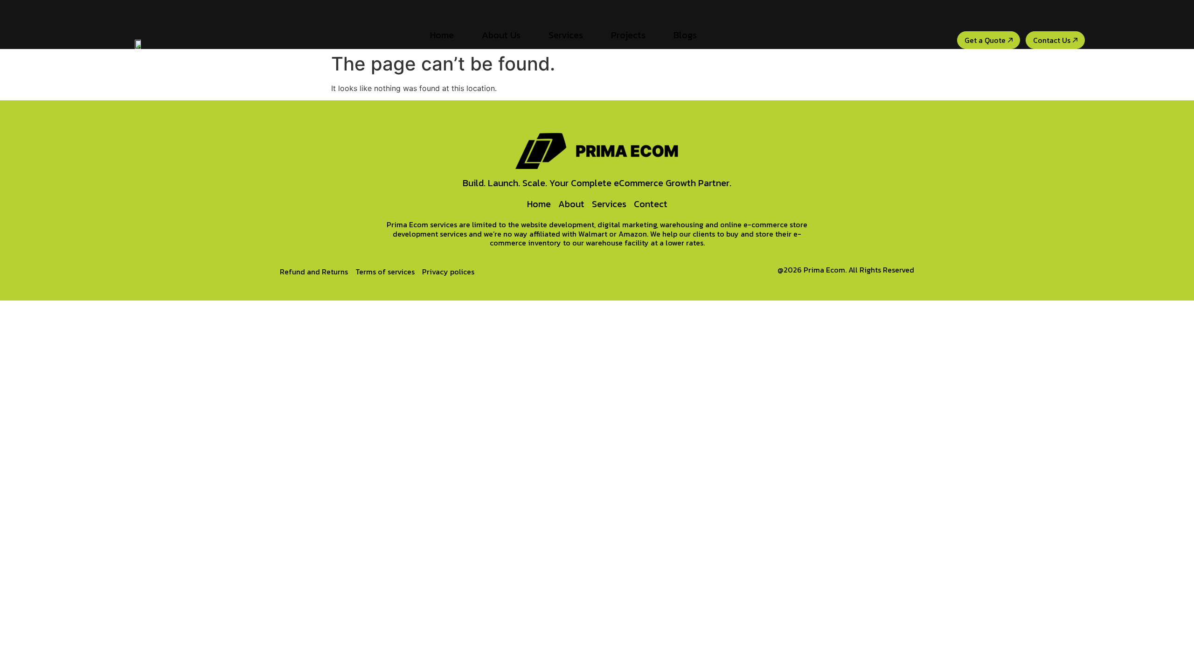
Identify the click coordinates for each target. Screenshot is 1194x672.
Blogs (685, 35)
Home (442, 35)
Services (565, 35)
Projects (628, 35)
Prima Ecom (824, 269)
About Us (501, 35)
